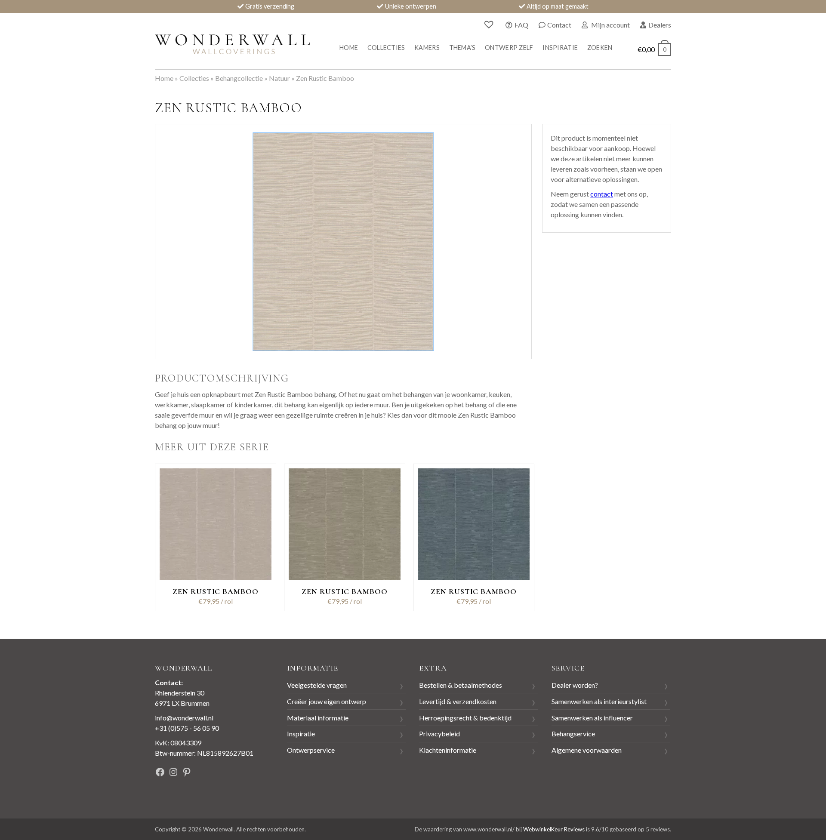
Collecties (386, 47)
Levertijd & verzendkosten (457, 701)
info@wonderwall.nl (184, 718)
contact (601, 194)
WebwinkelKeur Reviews (554, 829)
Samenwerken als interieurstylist (599, 701)
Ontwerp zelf (509, 47)
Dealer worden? (575, 685)
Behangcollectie (239, 78)
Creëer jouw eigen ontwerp (326, 701)
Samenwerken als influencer (592, 718)
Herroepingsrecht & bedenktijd (465, 718)
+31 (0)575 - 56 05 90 (187, 728)
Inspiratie (560, 47)
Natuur (279, 78)
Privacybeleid (439, 733)
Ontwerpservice (311, 750)
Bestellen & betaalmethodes (460, 685)
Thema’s (462, 47)
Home (348, 47)
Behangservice (573, 733)
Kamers (427, 47)
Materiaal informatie (317, 718)
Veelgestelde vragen (317, 685)
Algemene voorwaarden (587, 750)
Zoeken (600, 47)
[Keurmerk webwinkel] (240, 773)
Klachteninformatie (447, 750)
